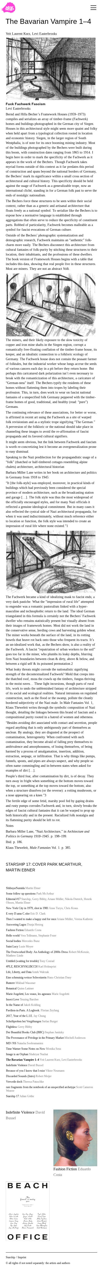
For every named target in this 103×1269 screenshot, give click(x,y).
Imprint (22, 1257)
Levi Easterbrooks (44, 34)
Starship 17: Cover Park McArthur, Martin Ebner (44, 867)
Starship (10, 1257)
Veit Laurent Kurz (18, 34)
